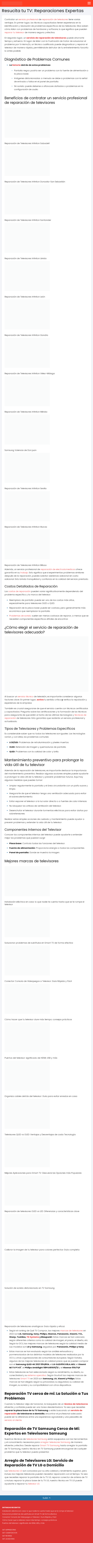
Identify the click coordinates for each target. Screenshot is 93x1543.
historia (16, 65)
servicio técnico (25, 696)
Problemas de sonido (20, 615)
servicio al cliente (13, 1420)
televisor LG (33, 1483)
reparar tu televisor (14, 32)
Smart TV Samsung (50, 1445)
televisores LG (15, 1470)
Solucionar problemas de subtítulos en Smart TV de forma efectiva (29, 1514)
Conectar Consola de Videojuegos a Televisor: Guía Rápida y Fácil (29, 1517)
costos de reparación (19, 591)
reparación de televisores (55, 19)
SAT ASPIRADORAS (9, 1530)
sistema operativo (37, 1375)
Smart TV (25, 1378)
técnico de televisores (76, 1404)
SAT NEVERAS (7, 1536)
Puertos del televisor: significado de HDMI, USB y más (23, 1523)
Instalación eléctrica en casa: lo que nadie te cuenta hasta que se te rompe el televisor (37, 1511)
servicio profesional (28, 19)
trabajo (24, 572)
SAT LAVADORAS (8, 1539)
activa (40, 699)
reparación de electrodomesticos (58, 569)
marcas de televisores (71, 1330)
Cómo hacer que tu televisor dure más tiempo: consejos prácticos (29, 1520)
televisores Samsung (36, 1439)
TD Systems (33, 1337)
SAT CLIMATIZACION (9, 1533)
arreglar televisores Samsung (55, 1442)
